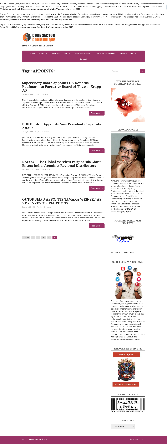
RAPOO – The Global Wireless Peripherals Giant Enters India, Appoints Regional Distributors (61, 163)
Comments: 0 (46, 94)
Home (32, 53)
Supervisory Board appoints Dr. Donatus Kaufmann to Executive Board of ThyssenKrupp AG (61, 87)
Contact (83, 59)
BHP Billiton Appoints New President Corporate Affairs (61, 126)
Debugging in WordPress (103, 6)
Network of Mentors (128, 53)
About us (43, 53)
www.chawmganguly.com (121, 211)
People (37, 94)
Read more (95, 113)
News (37, 169)
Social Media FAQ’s (82, 53)
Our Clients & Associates (105, 53)
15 (49, 237)
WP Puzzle (141, 439)
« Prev (26, 237)
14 (43, 237)
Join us (67, 53)
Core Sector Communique (31, 439)
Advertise (56, 53)
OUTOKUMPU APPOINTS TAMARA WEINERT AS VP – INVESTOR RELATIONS (61, 201)
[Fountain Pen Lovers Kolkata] (123, 239)
